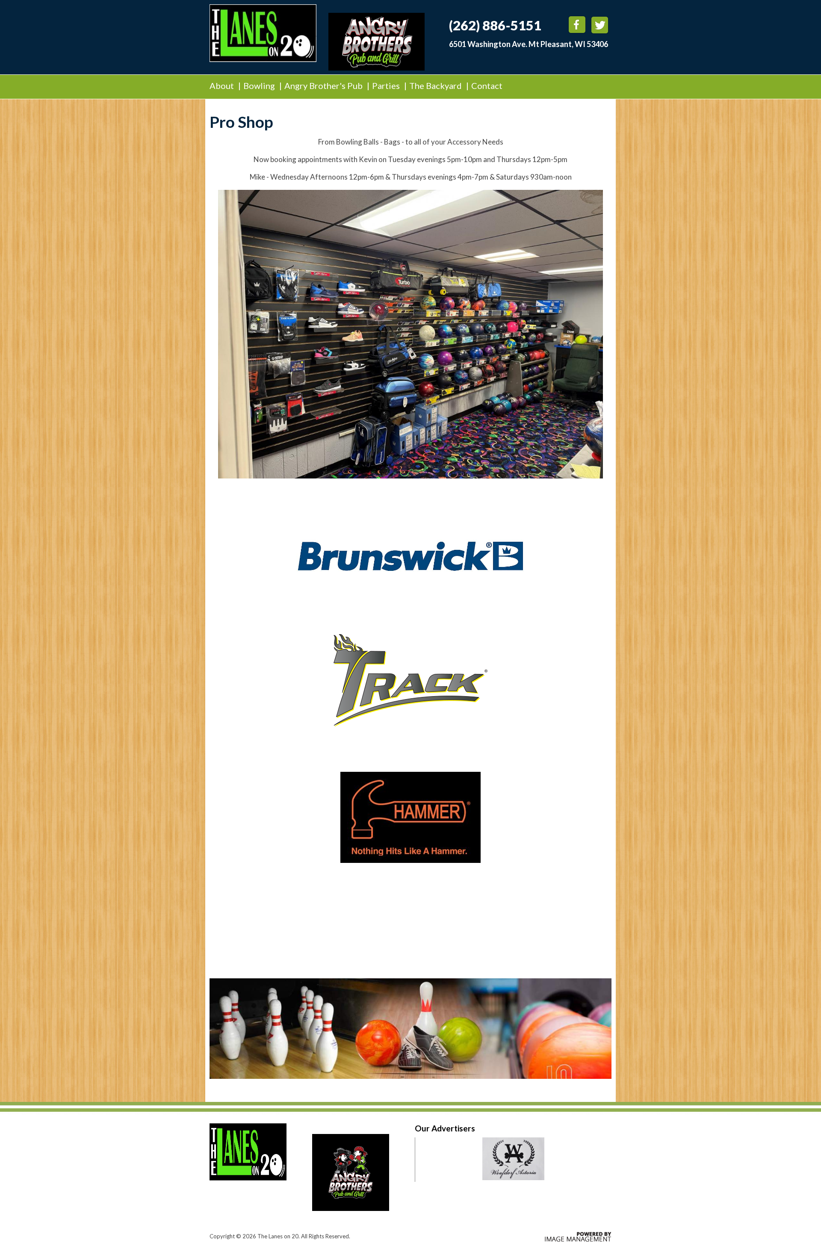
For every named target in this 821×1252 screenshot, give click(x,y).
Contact (486, 85)
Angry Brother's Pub (324, 85)
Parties (386, 85)
